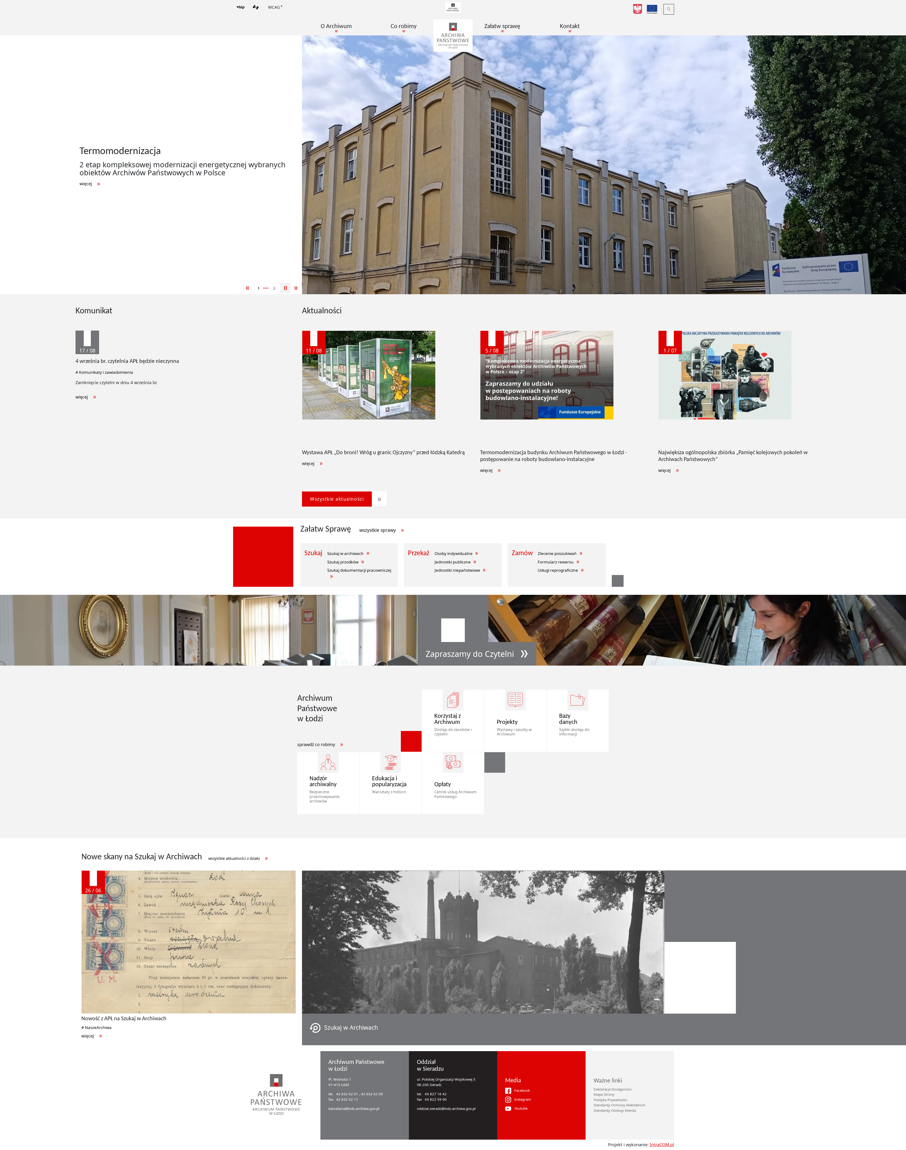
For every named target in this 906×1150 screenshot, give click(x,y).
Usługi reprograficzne (558, 570)
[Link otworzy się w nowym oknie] (453, 7)
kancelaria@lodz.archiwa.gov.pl (353, 1108)
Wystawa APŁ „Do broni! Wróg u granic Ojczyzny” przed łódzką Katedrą (383, 453)
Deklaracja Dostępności (613, 1089)
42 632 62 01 (347, 1093)
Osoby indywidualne (454, 553)
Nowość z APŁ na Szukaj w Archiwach (123, 1019)
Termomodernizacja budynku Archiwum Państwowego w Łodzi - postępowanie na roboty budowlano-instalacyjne (553, 456)
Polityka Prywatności (610, 1099)
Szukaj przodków (342, 562)
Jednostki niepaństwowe (457, 570)
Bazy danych (568, 719)
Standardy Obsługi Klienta (615, 1110)
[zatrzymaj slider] (285, 288)
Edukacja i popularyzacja (386, 782)
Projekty (507, 722)
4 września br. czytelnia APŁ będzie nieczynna (127, 361)
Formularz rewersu (556, 562)
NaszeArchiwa (98, 1027)
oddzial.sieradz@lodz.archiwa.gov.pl (446, 1108)
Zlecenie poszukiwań (557, 553)
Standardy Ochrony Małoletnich (619, 1105)
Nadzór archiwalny (323, 782)
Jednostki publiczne (453, 562)
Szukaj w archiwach (345, 553)
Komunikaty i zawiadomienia (106, 372)
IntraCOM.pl (662, 1144)
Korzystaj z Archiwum (447, 719)
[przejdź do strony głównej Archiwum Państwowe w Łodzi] (453, 35)
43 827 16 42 (436, 1093)
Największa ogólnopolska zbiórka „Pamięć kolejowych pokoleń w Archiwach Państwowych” (733, 456)
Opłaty (442, 785)
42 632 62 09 (372, 1093)
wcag (274, 7)
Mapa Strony (604, 1094)
